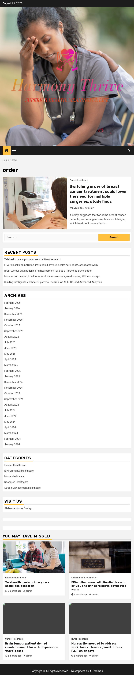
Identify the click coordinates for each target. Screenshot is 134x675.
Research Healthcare (16, 482)
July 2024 (9, 410)
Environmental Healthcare (19, 470)
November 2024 (13, 387)
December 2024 (13, 382)
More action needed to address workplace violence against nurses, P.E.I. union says (52, 276)
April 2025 (10, 359)
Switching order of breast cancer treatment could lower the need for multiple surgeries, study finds (98, 194)
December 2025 (13, 314)
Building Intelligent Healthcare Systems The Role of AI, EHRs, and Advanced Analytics (53, 282)
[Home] (7, 150)
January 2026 (12, 308)
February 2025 (12, 370)
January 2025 (12, 376)
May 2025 (9, 353)
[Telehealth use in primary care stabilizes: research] (34, 557)
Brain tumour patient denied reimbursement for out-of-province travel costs (48, 270)
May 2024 (9, 421)
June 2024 (10, 416)
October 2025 (12, 325)
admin (91, 208)
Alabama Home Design (18, 508)
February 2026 (12, 302)
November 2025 (13, 319)
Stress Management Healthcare (22, 487)
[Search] (129, 150)
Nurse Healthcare (14, 476)
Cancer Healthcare (79, 180)
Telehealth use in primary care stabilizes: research (32, 259)
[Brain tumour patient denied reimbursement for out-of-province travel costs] (34, 618)
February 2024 (12, 438)
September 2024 (13, 399)
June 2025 (10, 348)
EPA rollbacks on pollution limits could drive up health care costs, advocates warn (51, 265)
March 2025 (11, 365)
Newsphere (78, 671)
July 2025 (9, 342)
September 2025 (13, 331)
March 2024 (11, 433)
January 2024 (12, 444)
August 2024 (11, 404)
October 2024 (12, 393)
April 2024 (10, 427)
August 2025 (11, 336)
